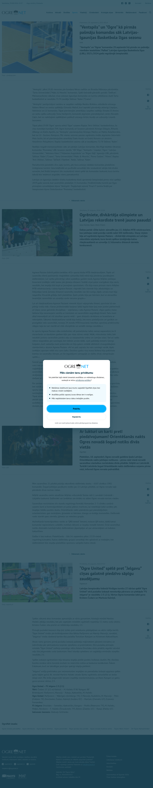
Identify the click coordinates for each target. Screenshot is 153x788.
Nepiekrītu (76, 417)
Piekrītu (76, 408)
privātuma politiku (83, 380)
